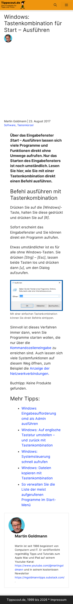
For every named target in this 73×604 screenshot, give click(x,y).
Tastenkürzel (25, 125)
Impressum (58, 600)
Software (10, 125)
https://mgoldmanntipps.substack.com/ (39, 577)
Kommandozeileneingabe (30, 348)
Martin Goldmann (31, 536)
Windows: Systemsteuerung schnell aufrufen (35, 456)
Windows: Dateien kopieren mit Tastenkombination (37, 473)
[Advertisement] (36, 80)
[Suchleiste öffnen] (55, 5)
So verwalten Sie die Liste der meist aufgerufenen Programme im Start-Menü (38, 494)
